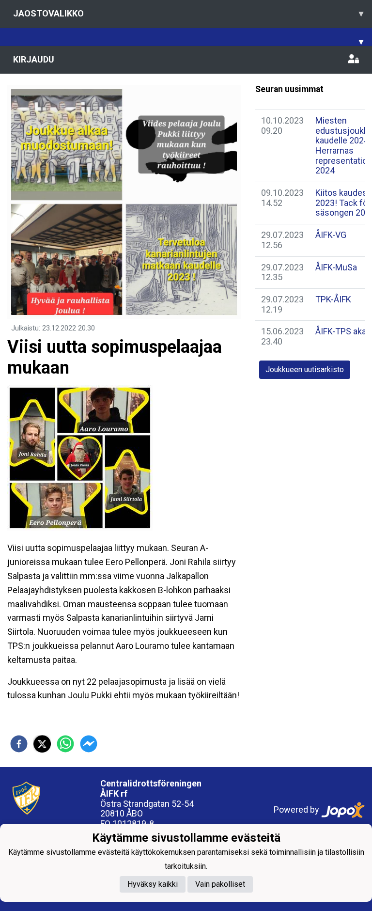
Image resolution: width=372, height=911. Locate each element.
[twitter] (42, 744)
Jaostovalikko (188, 13)
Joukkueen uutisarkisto (304, 369)
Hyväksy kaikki (152, 884)
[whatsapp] (65, 744)
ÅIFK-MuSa (336, 267)
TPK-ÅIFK (333, 299)
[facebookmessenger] (88, 744)
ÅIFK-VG (330, 235)
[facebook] (19, 744)
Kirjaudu (33, 59)
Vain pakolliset (220, 884)
